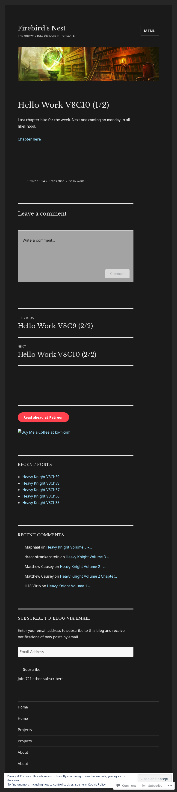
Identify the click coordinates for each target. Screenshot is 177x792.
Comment (117, 274)
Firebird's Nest (41, 28)
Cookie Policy (97, 784)
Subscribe (31, 669)
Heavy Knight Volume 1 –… (70, 585)
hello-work (76, 181)
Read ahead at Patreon (43, 417)
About (23, 752)
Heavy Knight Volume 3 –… (69, 547)
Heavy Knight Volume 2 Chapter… (88, 576)
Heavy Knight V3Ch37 (40, 489)
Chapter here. (29, 139)
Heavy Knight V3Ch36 (40, 496)
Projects (25, 729)
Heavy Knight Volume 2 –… (83, 566)
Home (23, 707)
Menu (150, 30)
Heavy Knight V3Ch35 (40, 502)
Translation (57, 181)
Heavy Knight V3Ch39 (40, 476)
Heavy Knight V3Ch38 (40, 483)
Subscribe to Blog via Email (54, 618)
